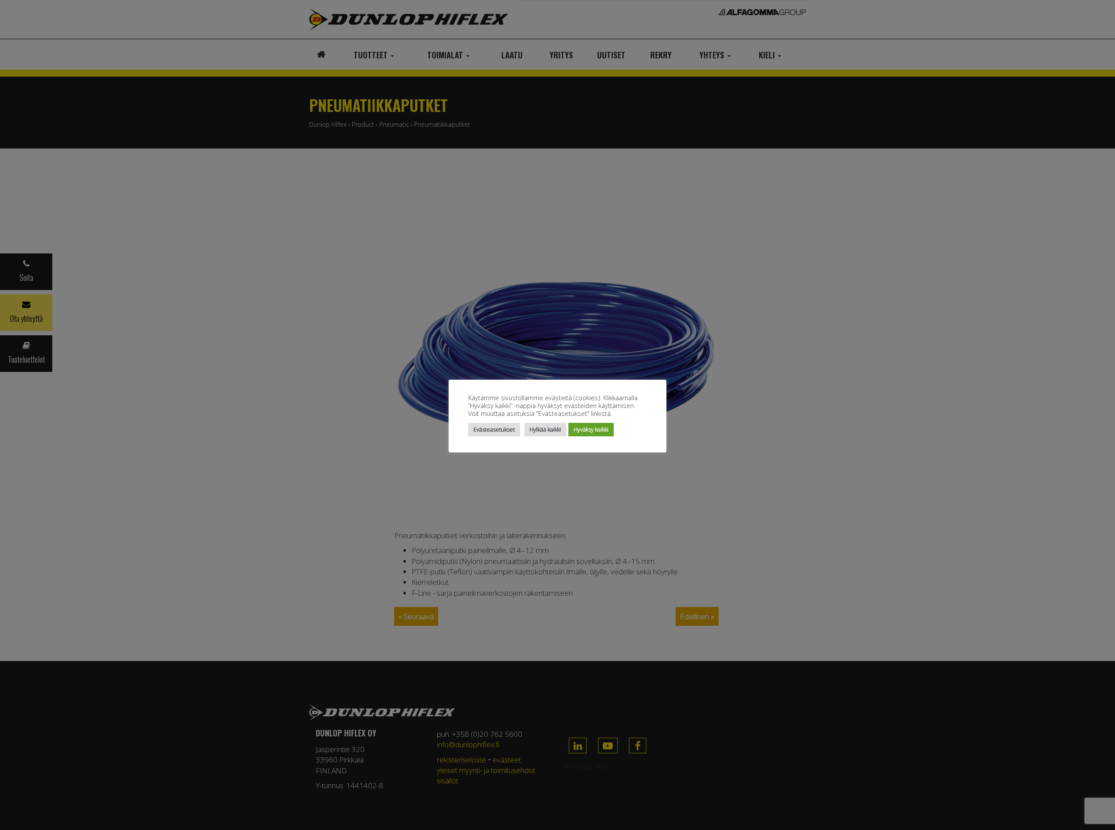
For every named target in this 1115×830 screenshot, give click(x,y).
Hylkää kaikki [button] (545, 429)
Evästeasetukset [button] (494, 429)
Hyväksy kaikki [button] (591, 429)
